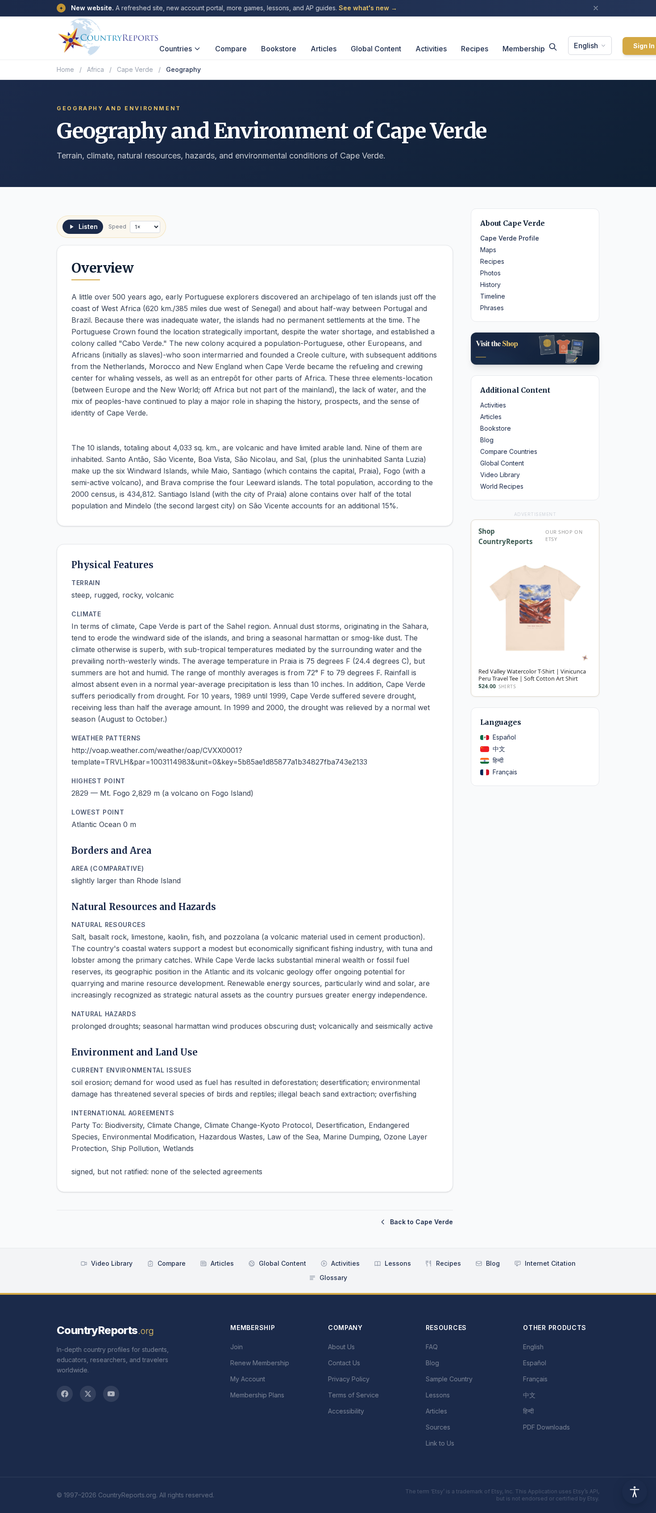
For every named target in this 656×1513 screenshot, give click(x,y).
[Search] (553, 47)
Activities (431, 48)
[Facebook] (65, 1394)
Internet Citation (550, 1263)
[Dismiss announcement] (595, 8)
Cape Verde (135, 69)
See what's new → (368, 8)
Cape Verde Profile (509, 238)
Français (505, 772)
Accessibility (346, 1411)
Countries (175, 48)
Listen (88, 226)
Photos (490, 273)
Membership (523, 48)
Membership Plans (257, 1395)
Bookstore (278, 48)
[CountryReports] (108, 34)
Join (236, 1347)
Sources (438, 1427)
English (586, 45)
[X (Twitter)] (88, 1394)
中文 (499, 748)
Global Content (376, 48)
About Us (341, 1347)
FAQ (432, 1347)
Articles (323, 48)
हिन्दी (498, 760)
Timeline (492, 296)
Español (504, 737)
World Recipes (501, 486)
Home (65, 69)
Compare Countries (508, 451)
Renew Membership (259, 1363)
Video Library (500, 474)
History (490, 284)
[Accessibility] (634, 1491)
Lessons (398, 1263)
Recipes (474, 48)
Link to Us (440, 1443)
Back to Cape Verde (421, 1222)
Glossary (333, 1277)
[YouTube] (111, 1394)
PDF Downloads (546, 1427)
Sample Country (449, 1379)
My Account (247, 1379)
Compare (231, 48)
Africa (95, 69)
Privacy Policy (349, 1379)
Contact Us (344, 1363)
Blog (487, 440)
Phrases (492, 308)
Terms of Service (353, 1395)
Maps (488, 250)
